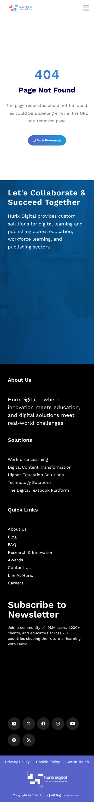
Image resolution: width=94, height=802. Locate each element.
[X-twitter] (28, 723)
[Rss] (28, 740)
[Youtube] (72, 723)
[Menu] (86, 8)
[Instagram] (58, 723)
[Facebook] (43, 723)
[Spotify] (14, 740)
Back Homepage (48, 140)
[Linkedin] (14, 723)
